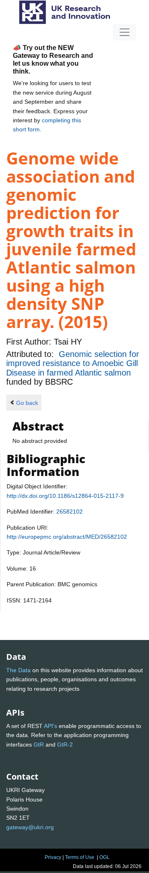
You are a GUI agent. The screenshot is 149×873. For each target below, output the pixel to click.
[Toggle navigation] (124, 32)
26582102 (69, 511)
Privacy (53, 857)
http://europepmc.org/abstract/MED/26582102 (67, 536)
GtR (39, 744)
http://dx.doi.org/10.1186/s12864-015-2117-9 (65, 495)
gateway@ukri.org (30, 827)
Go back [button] (27, 403)
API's (50, 726)
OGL (104, 857)
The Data (18, 670)
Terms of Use (79, 857)
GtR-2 (65, 744)
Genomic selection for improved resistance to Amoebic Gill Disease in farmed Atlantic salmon (72, 363)
